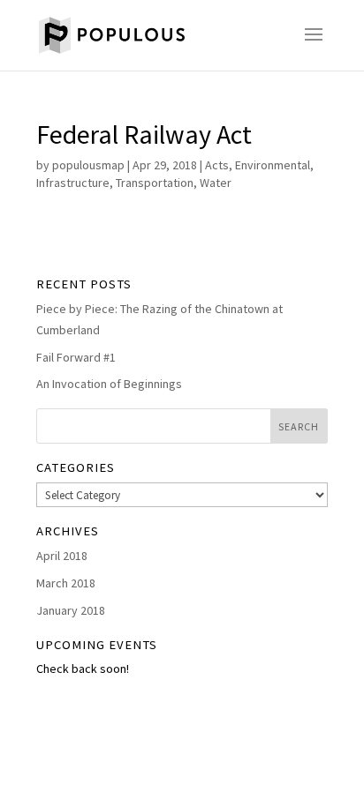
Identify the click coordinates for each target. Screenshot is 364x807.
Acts (217, 165)
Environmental (272, 165)
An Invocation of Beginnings (109, 384)
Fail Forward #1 (76, 357)
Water (215, 183)
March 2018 (65, 583)
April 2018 (61, 556)
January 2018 (70, 610)
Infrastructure (73, 183)
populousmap (88, 165)
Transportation (154, 183)
